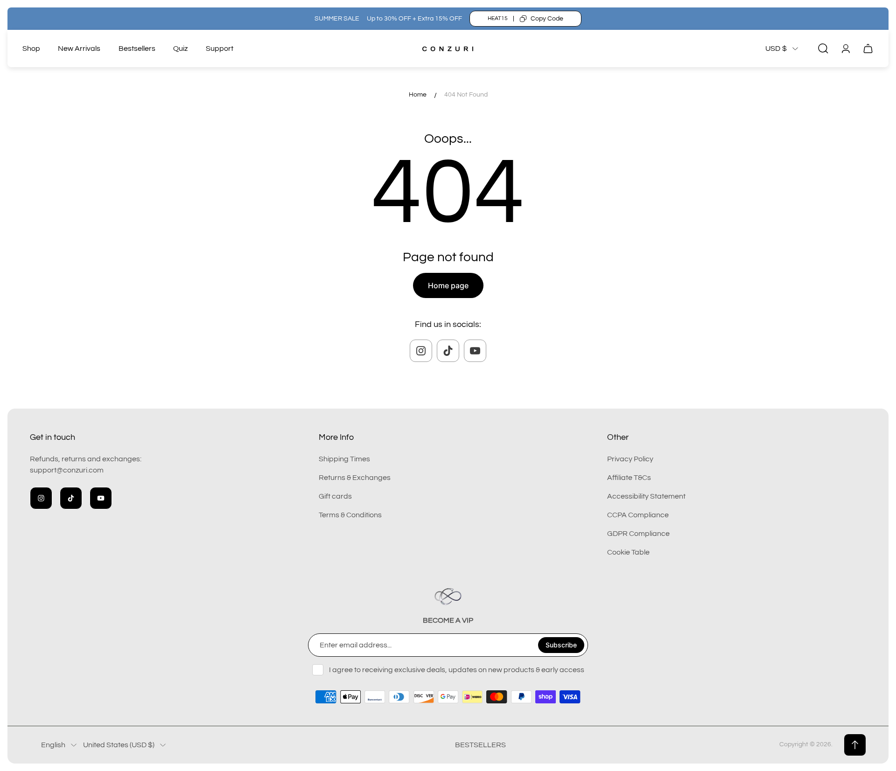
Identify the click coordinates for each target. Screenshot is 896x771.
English (53, 745)
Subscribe (561, 645)
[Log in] (845, 48)
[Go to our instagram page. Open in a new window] (421, 351)
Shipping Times (344, 459)
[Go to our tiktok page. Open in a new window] (448, 351)
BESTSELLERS (480, 745)
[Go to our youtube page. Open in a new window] (475, 351)
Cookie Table (628, 552)
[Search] (823, 48)
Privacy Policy (630, 459)
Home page (448, 285)
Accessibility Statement (646, 496)
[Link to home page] (448, 596)
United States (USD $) (118, 745)
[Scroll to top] (855, 745)
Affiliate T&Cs (629, 477)
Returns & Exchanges (355, 477)
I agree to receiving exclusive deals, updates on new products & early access (456, 670)
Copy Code (547, 18)
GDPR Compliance (638, 533)
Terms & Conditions (350, 515)
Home (418, 94)
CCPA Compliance (638, 515)
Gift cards (335, 496)
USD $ (776, 48)
